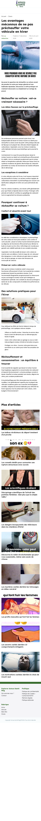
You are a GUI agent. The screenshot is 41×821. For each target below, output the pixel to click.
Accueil (3, 16)
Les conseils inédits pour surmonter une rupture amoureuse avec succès (18, 463)
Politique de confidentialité (30, 691)
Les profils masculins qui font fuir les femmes (20, 617)
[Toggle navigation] (2, 4)
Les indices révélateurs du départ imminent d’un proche (19, 433)
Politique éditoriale (28, 700)
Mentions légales (27, 698)
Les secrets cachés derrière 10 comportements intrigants (14, 646)
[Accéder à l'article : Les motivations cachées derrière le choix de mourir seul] (20, 662)
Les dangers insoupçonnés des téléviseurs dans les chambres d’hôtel (19, 526)
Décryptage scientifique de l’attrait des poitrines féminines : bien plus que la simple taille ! (19, 494)
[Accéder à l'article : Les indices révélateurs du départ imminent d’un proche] (20, 420)
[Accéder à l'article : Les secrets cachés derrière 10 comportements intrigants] (20, 632)
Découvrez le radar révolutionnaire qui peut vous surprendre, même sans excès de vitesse (20, 557)
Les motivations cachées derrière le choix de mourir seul (20, 676)
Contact (3, 695)
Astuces (3, 709)
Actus (3, 707)
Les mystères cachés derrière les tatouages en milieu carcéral (20, 588)
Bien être (4, 712)
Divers (10, 16)
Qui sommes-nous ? (7, 693)
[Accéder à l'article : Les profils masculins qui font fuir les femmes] (20, 604)
